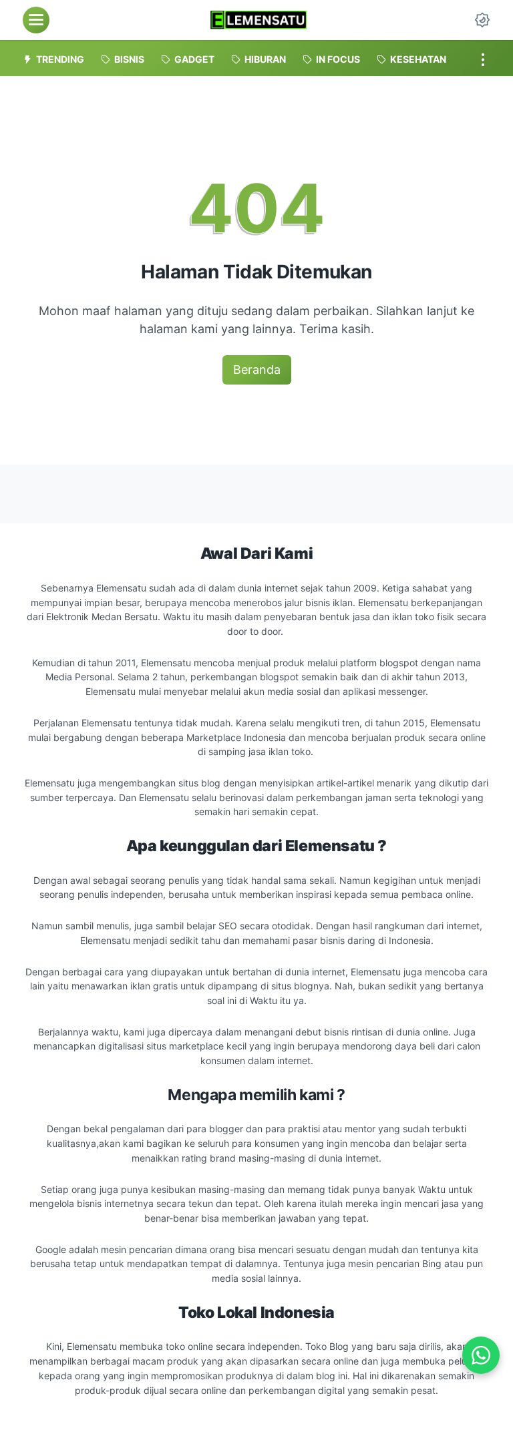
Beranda (257, 370)
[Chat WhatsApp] (481, 1355)
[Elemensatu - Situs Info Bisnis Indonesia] (258, 20)
